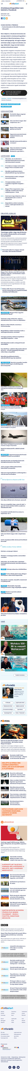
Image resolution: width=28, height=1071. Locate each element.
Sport (12, 1015)
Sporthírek (16, 1036)
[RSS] (9, 1067)
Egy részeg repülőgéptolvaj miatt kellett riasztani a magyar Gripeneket (11, 445)
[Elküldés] (7, 18)
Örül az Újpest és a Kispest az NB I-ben (13, 479)
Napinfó (2, 1022)
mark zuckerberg (6, 106)
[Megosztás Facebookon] (2, 18)
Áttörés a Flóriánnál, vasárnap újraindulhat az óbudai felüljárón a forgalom (12, 426)
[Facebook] (14, 1067)
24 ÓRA (12, 156)
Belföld (2, 1011)
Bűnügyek (3, 1020)
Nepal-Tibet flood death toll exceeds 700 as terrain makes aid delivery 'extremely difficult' (13, 935)
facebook (4, 104)
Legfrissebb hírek (18, 1032)
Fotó (23, 1018)
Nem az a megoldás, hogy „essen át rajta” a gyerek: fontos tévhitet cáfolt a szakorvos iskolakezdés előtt (13, 506)
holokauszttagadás (14, 104)
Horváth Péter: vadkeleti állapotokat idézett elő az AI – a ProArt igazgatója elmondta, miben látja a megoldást (14, 350)
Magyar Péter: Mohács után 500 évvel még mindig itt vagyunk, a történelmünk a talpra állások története (13, 274)
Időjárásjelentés (17, 1034)
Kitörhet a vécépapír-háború (9, 551)
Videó (12, 1022)
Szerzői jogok (15, 1060)
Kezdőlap (4, 98)
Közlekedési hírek (4, 1034)
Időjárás (23, 1022)
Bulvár (2, 1018)
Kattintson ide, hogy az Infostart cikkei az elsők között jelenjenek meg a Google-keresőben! (13, 93)
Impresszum (4, 1058)
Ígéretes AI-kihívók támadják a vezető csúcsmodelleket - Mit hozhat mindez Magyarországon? (12, 742)
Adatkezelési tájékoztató (14, 1058)
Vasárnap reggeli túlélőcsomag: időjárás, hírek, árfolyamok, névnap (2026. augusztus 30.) (13, 844)
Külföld (9, 98)
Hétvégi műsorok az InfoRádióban (17, 569)
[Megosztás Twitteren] (4, 18)
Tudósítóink (24, 1011)
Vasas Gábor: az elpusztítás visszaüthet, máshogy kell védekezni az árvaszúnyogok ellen (12, 388)
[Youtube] (18, 1067)
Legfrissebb (14, 1018)
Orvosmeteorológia (5, 1036)
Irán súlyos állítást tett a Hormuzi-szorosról (13, 500)
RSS (20, 1060)
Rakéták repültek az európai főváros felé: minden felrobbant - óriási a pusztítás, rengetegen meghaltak (13, 914)
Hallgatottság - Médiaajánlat (18, 1057)
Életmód (23, 1015)
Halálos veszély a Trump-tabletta (11, 547)
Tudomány (13, 1011)
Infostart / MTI (5, 14)
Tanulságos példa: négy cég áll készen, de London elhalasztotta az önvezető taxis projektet (14, 234)
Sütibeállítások (4, 1061)
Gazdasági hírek (4, 1038)
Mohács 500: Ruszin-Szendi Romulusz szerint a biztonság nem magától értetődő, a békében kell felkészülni (14, 290)
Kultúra (13, 1013)
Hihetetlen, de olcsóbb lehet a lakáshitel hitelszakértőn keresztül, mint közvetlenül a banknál (13, 563)
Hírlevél (23, 1020)
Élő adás (8, 702)
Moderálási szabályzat (6, 1060)
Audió (12, 1020)
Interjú (23, 1013)
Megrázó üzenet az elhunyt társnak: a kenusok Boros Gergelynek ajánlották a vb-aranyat (12, 408)
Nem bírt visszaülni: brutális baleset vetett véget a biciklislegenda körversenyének (14, 364)
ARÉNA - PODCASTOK (6, 1)
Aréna (15, 1038)
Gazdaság (3, 1015)
